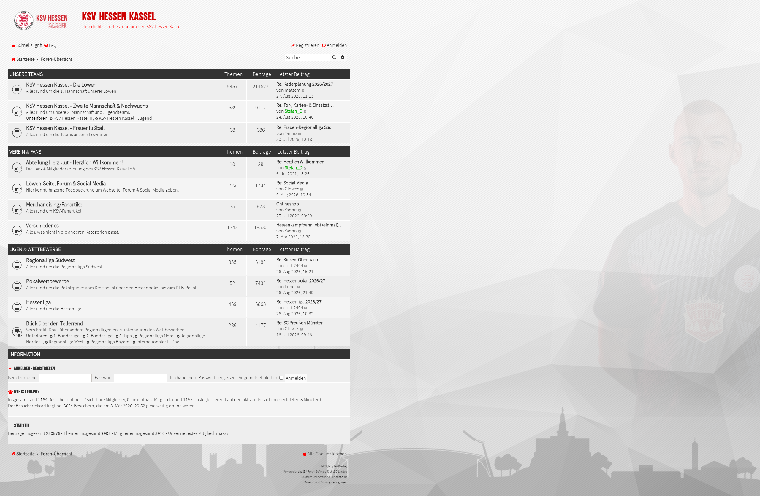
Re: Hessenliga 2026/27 (299, 301)
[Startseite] (44, 21)
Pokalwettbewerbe (47, 281)
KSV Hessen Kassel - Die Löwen (61, 84)
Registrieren (44, 368)
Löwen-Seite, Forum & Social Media (66, 183)
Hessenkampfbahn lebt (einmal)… (309, 225)
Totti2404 (294, 265)
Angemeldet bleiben (259, 377)
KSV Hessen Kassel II (73, 118)
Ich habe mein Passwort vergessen (203, 377)
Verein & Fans (25, 152)
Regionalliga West (66, 341)
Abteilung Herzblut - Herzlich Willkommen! (74, 162)
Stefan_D (294, 111)
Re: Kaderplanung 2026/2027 (304, 84)
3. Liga (126, 336)
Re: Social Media (292, 183)
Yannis (291, 133)
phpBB (302, 471)
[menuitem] (50, 45)
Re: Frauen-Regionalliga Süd (304, 127)
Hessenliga (38, 302)
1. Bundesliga (66, 336)
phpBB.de (341, 477)
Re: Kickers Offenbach (297, 259)
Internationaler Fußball (159, 341)
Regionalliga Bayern (110, 341)
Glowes (292, 189)
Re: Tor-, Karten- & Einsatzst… (305, 105)
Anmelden (22, 368)
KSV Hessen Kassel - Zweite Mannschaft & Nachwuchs (87, 105)
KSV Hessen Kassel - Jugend (125, 118)
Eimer (290, 286)
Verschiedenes (42, 225)
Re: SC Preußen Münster (299, 323)
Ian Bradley (340, 466)
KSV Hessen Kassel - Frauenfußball (65, 127)
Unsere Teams (26, 74)
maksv (222, 433)
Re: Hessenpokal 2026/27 (300, 280)
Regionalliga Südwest (50, 260)
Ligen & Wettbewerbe (35, 249)
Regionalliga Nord (156, 336)
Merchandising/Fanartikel (55, 204)
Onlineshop (287, 204)
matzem (292, 90)
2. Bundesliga (99, 336)
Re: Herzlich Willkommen (300, 162)
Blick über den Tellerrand (54, 323)
